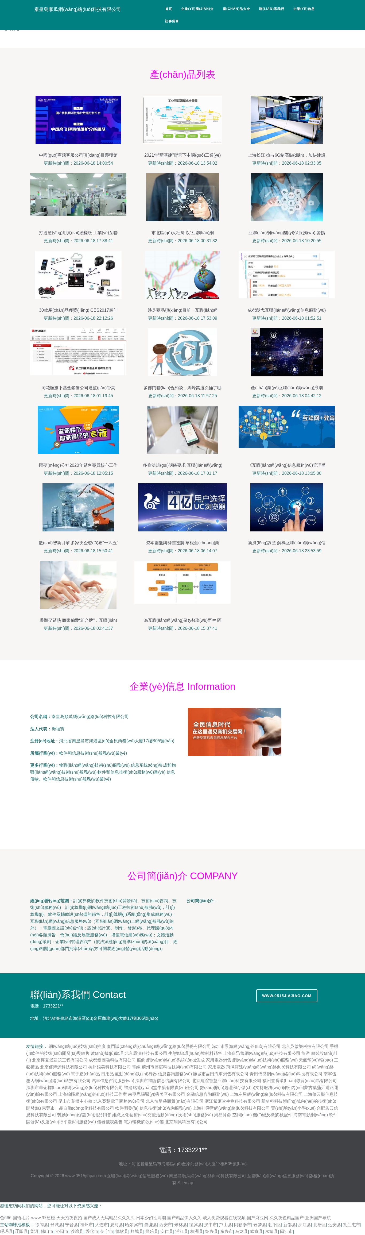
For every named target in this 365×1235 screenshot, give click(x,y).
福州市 (86, 1224)
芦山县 (225, 1224)
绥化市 (92, 1231)
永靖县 (271, 1231)
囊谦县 (150, 1224)
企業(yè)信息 (304, 9)
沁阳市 (62, 1231)
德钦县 (121, 1231)
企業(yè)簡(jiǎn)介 (197, 9)
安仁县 (166, 1231)
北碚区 (319, 1224)
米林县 (180, 1224)
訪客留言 (172, 21)
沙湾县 (77, 1231)
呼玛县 (6, 1231)
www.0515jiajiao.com (287, 996)
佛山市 (47, 1231)
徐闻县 (41, 1224)
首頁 (168, 9)
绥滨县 (195, 1224)
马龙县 (241, 1231)
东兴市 (226, 1231)
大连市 (101, 1224)
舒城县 (56, 1224)
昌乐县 (151, 1231)
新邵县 (289, 1224)
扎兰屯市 (351, 1224)
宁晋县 (71, 1224)
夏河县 (116, 1224)
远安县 (334, 1224)
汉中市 (210, 1224)
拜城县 (136, 1231)
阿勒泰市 (242, 1224)
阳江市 (286, 1231)
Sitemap (185, 1182)
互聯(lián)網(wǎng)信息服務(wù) (137, 1176)
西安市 (165, 1224)
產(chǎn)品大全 (236, 9)
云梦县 (259, 1224)
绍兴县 (211, 1231)
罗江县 (304, 1224)
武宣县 (256, 1231)
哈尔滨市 (133, 1224)
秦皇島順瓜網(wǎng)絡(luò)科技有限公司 (77, 9)
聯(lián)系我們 (271, 9)
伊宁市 (106, 1231)
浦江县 (181, 1231)
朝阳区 (274, 1224)
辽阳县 (21, 1231)
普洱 (34, 1231)
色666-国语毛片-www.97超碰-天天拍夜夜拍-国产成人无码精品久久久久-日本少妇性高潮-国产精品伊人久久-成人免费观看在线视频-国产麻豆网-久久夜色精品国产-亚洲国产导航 (165, 1217)
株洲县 (196, 1231)
